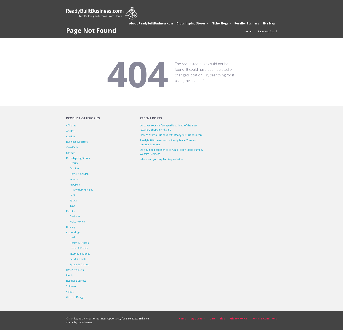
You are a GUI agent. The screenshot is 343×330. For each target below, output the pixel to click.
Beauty (74, 163)
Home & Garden (79, 174)
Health (73, 237)
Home (248, 31)
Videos (70, 291)
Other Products (75, 270)
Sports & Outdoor (80, 264)
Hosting (70, 227)
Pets (72, 195)
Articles (70, 131)
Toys (72, 206)
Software (71, 286)
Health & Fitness (79, 242)
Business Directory (77, 141)
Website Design (75, 297)
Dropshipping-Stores (78, 158)
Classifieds (72, 147)
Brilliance (143, 318)
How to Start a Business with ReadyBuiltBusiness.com (171, 135)
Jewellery (75, 184)
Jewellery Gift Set (83, 189)
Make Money (77, 221)
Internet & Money (80, 253)
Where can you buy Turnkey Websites (161, 159)
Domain (70, 152)
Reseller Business (76, 280)
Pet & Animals (78, 259)
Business (75, 216)
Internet (74, 179)
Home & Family (79, 248)
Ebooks (70, 211)
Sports (73, 200)
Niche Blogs (73, 232)
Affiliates (71, 125)
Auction (70, 136)
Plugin (69, 275)
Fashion (74, 168)
